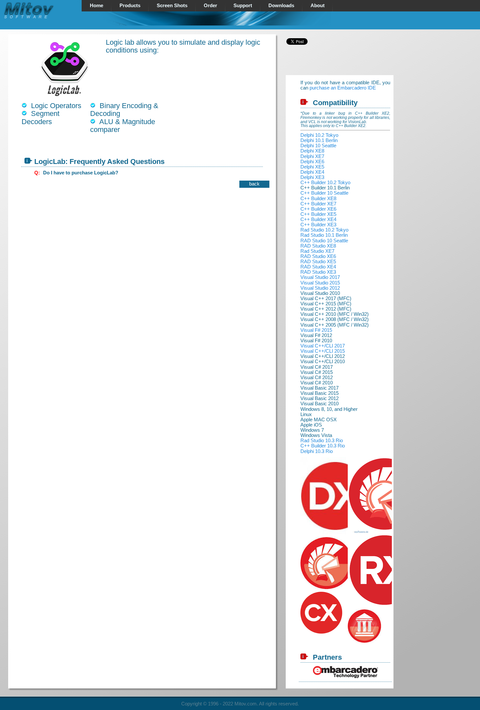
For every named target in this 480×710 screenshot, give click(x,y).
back (254, 183)
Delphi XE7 (312, 156)
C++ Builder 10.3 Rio (322, 445)
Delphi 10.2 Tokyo (319, 135)
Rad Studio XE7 (317, 251)
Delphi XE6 (312, 161)
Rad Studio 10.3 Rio (321, 440)
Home (96, 5)
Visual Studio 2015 (320, 282)
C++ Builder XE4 (318, 219)
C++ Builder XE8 (318, 198)
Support (242, 5)
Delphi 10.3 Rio (316, 451)
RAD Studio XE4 (318, 266)
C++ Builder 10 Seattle (324, 193)
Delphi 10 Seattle (318, 145)
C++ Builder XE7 (318, 203)
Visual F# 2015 (316, 330)
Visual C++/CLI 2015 (322, 351)
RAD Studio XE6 (318, 256)
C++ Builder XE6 (318, 209)
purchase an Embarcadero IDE (343, 87)
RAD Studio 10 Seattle (324, 240)
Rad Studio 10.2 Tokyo (324, 230)
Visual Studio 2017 (320, 277)
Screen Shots (172, 5)
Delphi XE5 (312, 166)
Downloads (281, 5)
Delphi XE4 (312, 172)
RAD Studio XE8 (318, 246)
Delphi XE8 (312, 150)
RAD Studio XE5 (318, 261)
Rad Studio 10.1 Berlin (324, 235)
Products (130, 5)
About (318, 5)
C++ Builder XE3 (318, 224)
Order (210, 5)
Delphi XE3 (312, 177)
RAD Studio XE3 (318, 272)
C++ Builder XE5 (318, 214)
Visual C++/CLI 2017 (322, 345)
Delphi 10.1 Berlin (319, 140)
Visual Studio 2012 (320, 288)
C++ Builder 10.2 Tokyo (325, 182)
